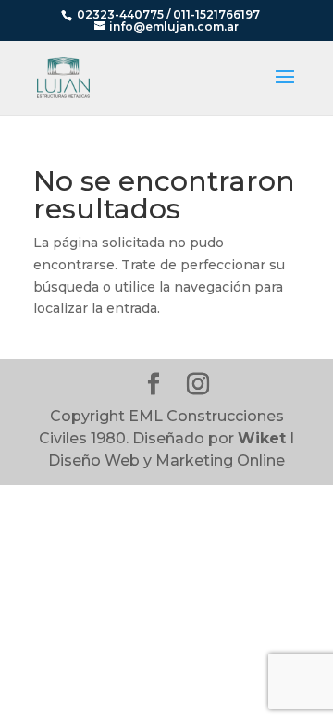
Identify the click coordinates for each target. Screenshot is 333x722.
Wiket (262, 438)
